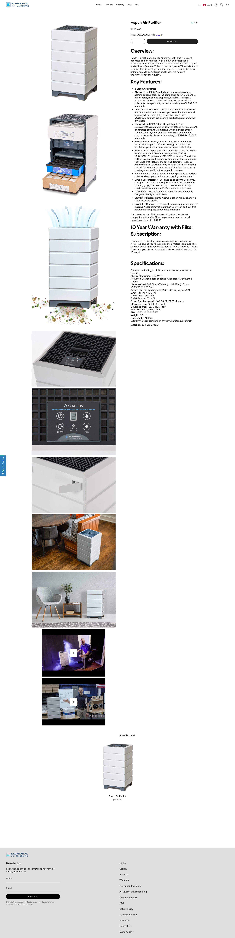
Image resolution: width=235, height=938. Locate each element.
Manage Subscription (130, 886)
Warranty (124, 880)
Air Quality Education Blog (133, 891)
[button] (222, 5)
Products (124, 874)
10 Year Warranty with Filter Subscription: (162, 230)
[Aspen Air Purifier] (117, 767)
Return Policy (126, 908)
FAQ (121, 903)
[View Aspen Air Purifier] (74, 652)
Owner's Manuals (128, 897)
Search (123, 868)
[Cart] (227, 5)
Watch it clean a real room (144, 324)
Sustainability (126, 931)
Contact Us (125, 926)
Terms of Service (21, 904)
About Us (124, 920)
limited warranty (185, 249)
